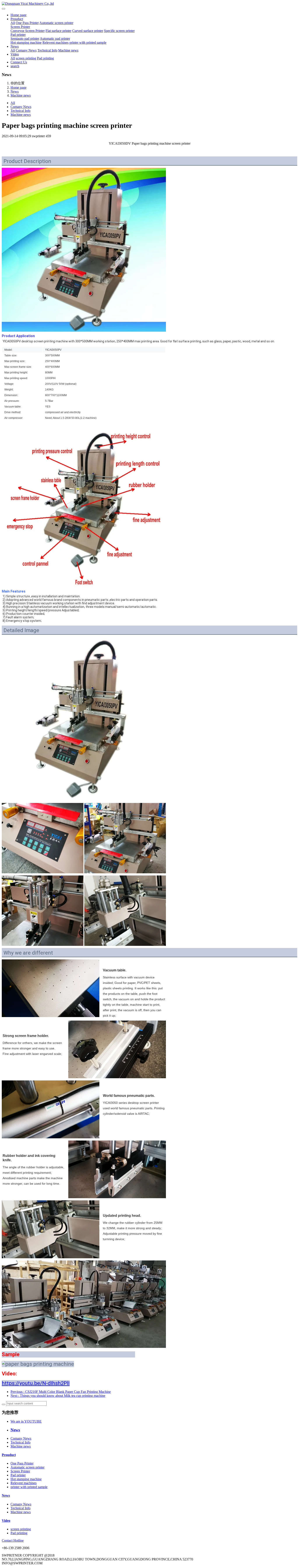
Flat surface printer (58, 31)
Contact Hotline (13, 1540)
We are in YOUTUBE (26, 1421)
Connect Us (19, 62)
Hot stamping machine (26, 42)
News (15, 46)
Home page (18, 15)
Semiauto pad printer (25, 38)
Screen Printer (20, 27)
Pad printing (45, 58)
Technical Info (47, 50)
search (15, 66)
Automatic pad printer (55, 38)
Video (15, 54)
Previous (61, 1392)
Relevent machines (55, 42)
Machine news (68, 50)
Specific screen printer (119, 31)
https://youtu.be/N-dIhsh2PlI (36, 1383)
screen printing (26, 58)
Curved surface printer (87, 31)
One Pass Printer (27, 23)
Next (58, 1395)
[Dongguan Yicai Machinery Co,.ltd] (149, 4)
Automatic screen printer (56, 23)
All (13, 23)
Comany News (26, 50)
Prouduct (17, 19)
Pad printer (18, 34)
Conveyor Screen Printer (28, 31)
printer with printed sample (87, 42)
